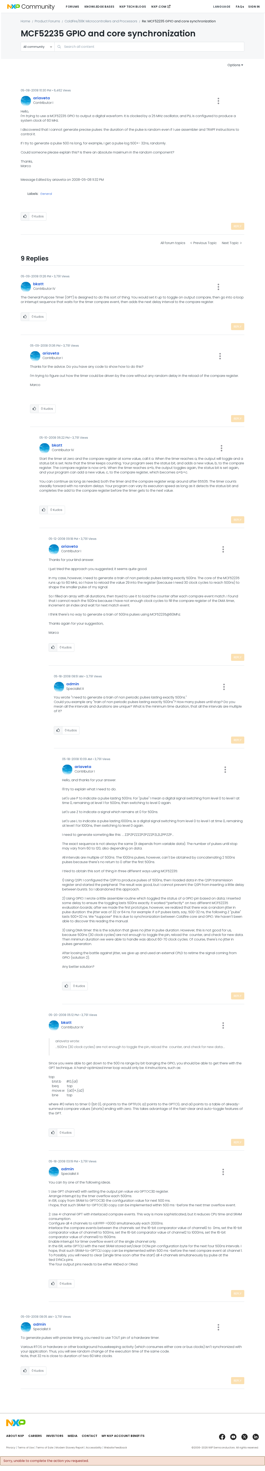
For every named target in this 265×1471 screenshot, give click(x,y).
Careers (35, 1436)
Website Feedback (115, 1447)
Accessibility (94, 1447)
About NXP (15, 1436)
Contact (90, 1436)
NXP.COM (158, 7)
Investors (55, 1436)
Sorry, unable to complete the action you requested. (46, 1461)
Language (221, 7)
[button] (218, 101)
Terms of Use (26, 1447)
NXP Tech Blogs (132, 7)
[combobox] (149, 47)
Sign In (254, 7)
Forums (72, 7)
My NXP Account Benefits (123, 1436)
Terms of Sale (44, 1447)
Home (25, 21)
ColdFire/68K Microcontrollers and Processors (101, 21)
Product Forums (47, 21)
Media (73, 1436)
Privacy (10, 1447)
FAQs (240, 7)
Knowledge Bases (99, 7)
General (46, 194)
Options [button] (234, 65)
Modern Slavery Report (69, 1447)
